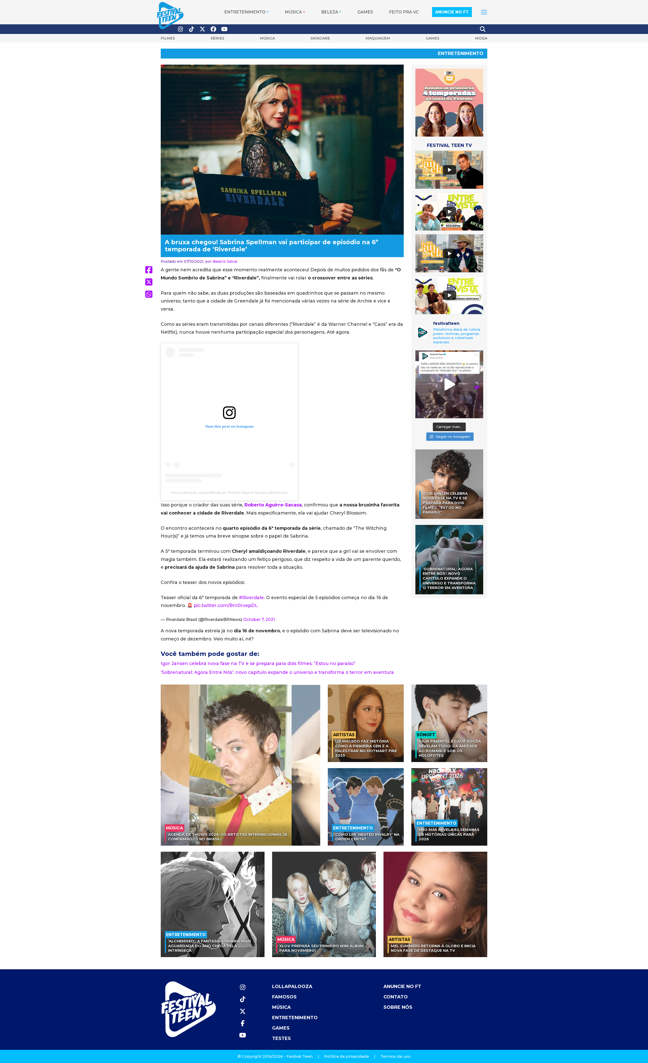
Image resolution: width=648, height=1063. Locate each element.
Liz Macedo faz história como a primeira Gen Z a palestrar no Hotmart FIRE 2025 (366, 748)
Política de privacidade (346, 1056)
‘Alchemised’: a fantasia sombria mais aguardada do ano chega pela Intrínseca (209, 946)
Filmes (168, 38)
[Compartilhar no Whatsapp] (149, 294)
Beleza (329, 12)
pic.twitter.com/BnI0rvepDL (226, 605)
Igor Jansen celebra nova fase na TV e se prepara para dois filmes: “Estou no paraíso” (258, 663)
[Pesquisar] (483, 29)
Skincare (320, 38)
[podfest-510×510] (449, 102)
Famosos (284, 997)
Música (293, 12)
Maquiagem (378, 38)
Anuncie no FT (452, 12)
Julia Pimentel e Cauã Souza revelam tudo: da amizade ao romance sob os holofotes (450, 748)
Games (365, 12)
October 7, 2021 (259, 619)
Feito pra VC (404, 12)
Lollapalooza (292, 986)
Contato (395, 997)
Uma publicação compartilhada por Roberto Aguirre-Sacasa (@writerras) (229, 492)
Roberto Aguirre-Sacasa (273, 504)
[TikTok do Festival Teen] (191, 29)
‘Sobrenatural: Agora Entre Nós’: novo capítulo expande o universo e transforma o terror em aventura (277, 672)
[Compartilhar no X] (149, 282)
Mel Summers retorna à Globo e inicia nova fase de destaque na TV (433, 948)
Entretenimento (245, 12)
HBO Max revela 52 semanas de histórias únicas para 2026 (449, 834)
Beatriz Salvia (225, 261)
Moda (481, 38)
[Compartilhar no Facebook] (149, 270)
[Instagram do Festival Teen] (180, 29)
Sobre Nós (397, 1007)
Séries (217, 38)
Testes (281, 1038)
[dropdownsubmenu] (484, 12)
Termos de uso (395, 1056)
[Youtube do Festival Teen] (224, 29)
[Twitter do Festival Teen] (202, 29)
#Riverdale (251, 597)
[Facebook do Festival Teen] (213, 29)
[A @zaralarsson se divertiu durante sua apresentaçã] (449, 384)
